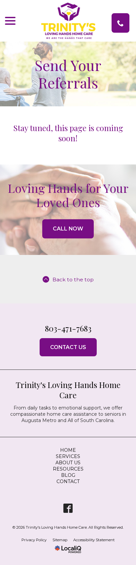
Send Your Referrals (68, 73)
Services (68, 456)
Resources (68, 469)
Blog (68, 475)
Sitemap (59, 540)
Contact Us (68, 347)
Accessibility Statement (94, 540)
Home (68, 450)
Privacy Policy (34, 540)
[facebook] (68, 508)
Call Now (68, 229)
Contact (68, 481)
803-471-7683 (120, 23)
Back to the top (73, 279)
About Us (68, 463)
